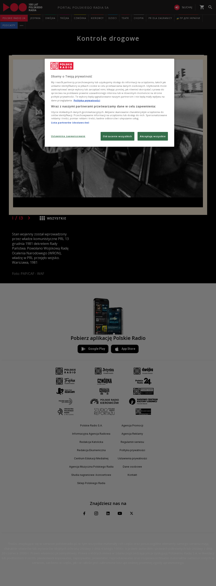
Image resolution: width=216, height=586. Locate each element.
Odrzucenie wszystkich (117, 136)
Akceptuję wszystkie (153, 136)
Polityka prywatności (87, 100)
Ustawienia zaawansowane (68, 136)
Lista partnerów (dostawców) (70, 122)
